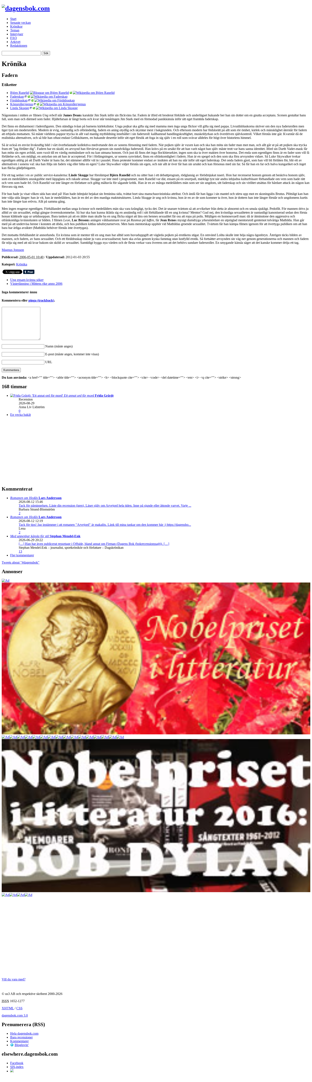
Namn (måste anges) (59, 346)
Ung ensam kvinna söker (27, 280)
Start (13, 19)
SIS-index (17, 1067)
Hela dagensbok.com (24, 1033)
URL (48, 362)
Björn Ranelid (19, 93)
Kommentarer (19, 1041)
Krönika (21, 264)
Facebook (16, 1063)
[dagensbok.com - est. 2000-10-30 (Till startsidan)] (26, 8)
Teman (14, 30)
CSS (19, 1008)
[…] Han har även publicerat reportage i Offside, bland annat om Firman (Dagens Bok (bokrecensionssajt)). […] (94, 544)
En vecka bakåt (20, 414)
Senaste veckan (20, 22)
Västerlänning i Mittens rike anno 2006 (36, 283)
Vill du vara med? (13, 979)
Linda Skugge (19, 108)
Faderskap (17, 96)
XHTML (8, 1008)
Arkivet (15, 42)
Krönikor (16, 26)
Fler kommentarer (22, 555)
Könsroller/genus (21, 104)
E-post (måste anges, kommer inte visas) (72, 354)
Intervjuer (16, 34)
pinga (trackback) (41, 300)
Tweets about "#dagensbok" (20, 562)
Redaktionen (18, 45)
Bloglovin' (22, 1045)
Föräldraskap (19, 100)
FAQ (13, 38)
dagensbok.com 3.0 (15, 1015)
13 (20, 551)
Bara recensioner (21, 1037)
